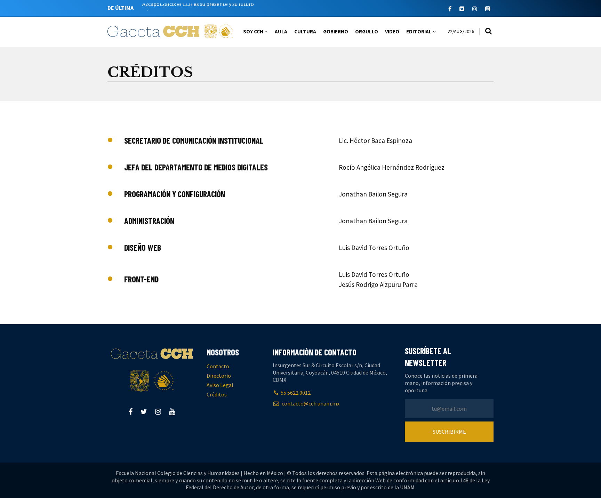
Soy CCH (253, 31)
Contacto (218, 366)
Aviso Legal (220, 384)
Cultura (305, 31)
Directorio (219, 375)
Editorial (419, 31)
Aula (281, 31)
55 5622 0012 (296, 392)
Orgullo (366, 31)
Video (392, 31)
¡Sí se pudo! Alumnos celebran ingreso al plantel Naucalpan (212, 9)
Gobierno (335, 31)
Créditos (217, 394)
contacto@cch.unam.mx (310, 403)
